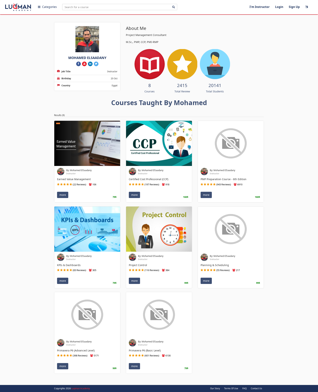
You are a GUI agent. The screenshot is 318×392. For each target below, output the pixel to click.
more (62, 195)
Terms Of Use (231, 388)
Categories (49, 7)
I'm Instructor (260, 7)
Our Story (215, 388)
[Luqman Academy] (18, 6)
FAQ (244, 388)
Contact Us (256, 388)
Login (279, 7)
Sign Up (294, 7)
